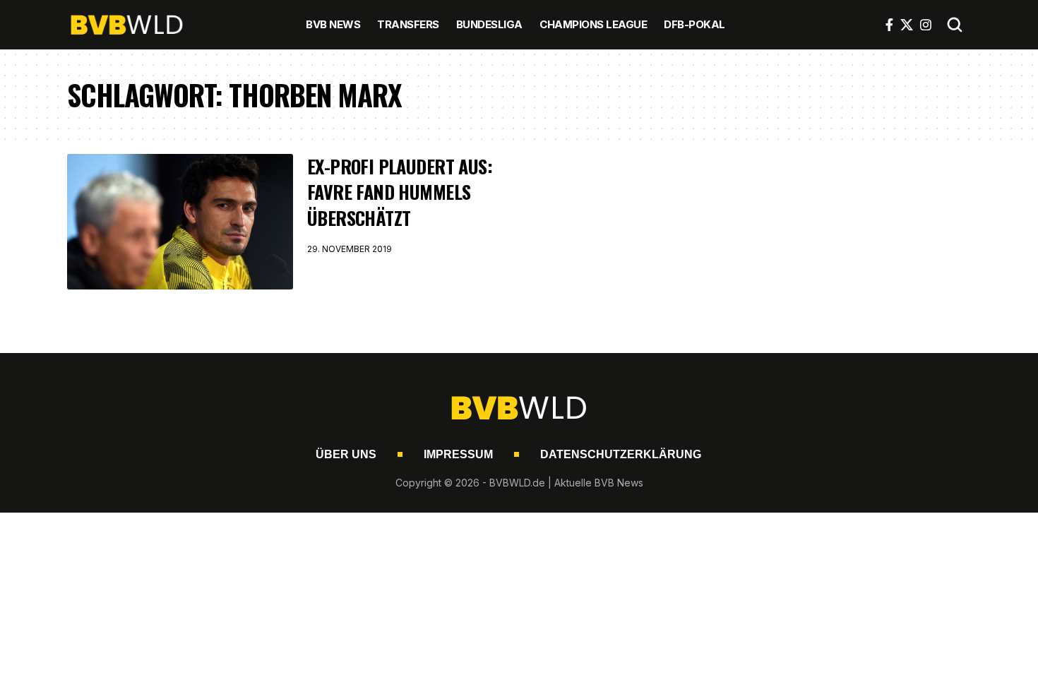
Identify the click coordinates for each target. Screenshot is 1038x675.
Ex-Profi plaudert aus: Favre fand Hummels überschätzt (399, 192)
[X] (907, 24)
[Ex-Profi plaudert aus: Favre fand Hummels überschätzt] (180, 221)
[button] (954, 24)
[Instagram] (926, 24)
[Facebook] (889, 24)
